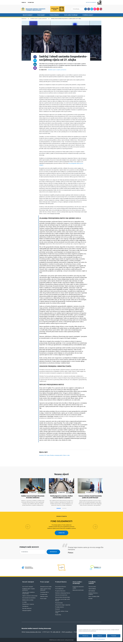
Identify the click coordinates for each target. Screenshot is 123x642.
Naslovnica (24, 18)
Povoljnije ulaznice (59, 607)
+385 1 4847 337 (56, 632)
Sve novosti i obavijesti (27, 586)
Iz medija (24, 602)
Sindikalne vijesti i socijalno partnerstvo (38, 18)
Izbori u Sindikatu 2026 (94, 596)
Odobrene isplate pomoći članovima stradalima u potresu (61, 528)
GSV (45, 455)
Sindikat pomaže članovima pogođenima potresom (61, 526)
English (101, 9)
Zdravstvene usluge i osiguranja (62, 605)
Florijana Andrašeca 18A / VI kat (33, 632)
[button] (27, 526)
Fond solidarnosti (61, 521)
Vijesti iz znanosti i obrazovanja (29, 595)
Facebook (88, 9)
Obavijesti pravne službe (46, 586)
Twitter (91, 9)
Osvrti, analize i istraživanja (70, 15)
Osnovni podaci (92, 586)
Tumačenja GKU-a (44, 592)
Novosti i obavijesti (27, 15)
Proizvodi (57, 609)
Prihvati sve (85, 635)
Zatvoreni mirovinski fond (61, 595)
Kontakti (90, 598)
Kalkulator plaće (44, 596)
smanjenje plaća (58, 455)
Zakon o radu (66, 455)
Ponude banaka (59, 602)
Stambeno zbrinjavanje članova (62, 593)
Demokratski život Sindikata (28, 597)
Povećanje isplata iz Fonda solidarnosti (61, 525)
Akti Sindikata (92, 590)
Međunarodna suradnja (27, 600)
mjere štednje (50, 455)
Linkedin (35, 64)
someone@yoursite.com (35, 68)
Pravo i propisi (40, 15)
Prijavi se (24, 2)
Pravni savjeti (43, 598)
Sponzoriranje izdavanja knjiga (62, 597)
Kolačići (95, 639)
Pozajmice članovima (60, 590)
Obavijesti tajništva (26, 610)
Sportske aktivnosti (26, 608)
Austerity (41, 455)
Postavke (113, 635)
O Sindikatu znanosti (88, 15)
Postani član (31, 2)
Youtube (98, 9)
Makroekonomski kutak (78, 590)
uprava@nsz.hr (68, 632)
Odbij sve (99, 635)
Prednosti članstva (54, 15)
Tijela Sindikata (92, 588)
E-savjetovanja (43, 594)
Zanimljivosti (25, 606)
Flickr (95, 9)
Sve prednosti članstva (60, 586)
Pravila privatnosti (101, 639)
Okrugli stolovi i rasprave (28, 604)
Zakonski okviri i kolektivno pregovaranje (28, 593)
